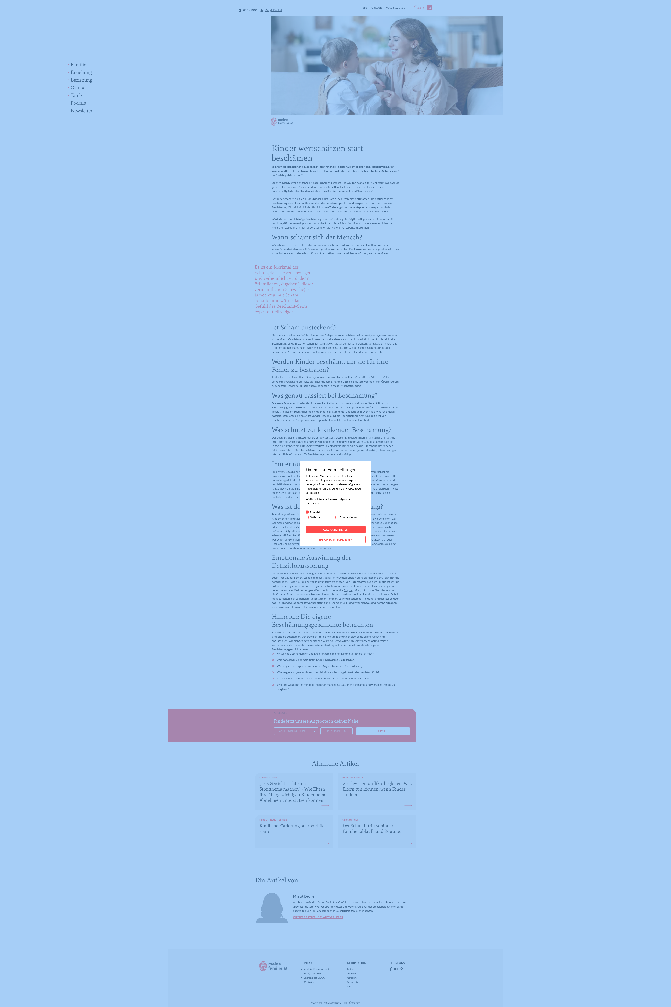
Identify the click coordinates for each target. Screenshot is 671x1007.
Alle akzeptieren (335, 529)
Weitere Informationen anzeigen (326, 499)
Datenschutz (312, 502)
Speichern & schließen (335, 539)
